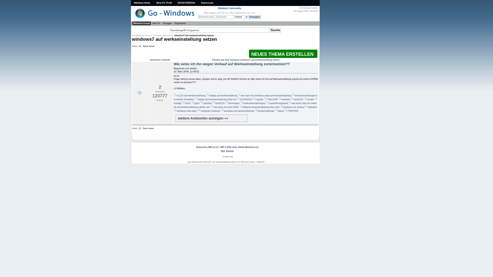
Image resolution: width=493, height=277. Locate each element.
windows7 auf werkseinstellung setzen (174, 39)
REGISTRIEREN (186, 3)
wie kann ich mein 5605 (226, 107)
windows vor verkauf (293, 107)
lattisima (312, 107)
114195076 (246, 99)
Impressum (207, 3)
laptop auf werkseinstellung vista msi (217, 99)
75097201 (293, 111)
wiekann (286, 99)
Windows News (142, 3)
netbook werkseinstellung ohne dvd (260, 107)
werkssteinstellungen (254, 103)
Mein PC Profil (164, 3)
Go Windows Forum (141, 35)
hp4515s (220, 103)
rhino (188, 103)
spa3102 (298, 99)
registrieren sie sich (245, 13)
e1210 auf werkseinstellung (191, 95)
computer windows (210, 111)
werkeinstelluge (266, 111)
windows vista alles (187, 111)
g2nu (197, 103)
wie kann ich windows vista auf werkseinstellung (266, 95)
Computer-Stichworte (163, 35)
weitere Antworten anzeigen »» (203, 118)
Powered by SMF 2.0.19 (207, 147)
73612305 (272, 99)
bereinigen (234, 103)
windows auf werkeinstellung (239, 111)
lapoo (281, 111)
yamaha (207, 103)
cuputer (259, 99)
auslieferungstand (278, 103)
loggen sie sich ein (219, 13)
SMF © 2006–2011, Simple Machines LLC (239, 147)
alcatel (310, 99)
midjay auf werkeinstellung (223, 95)
